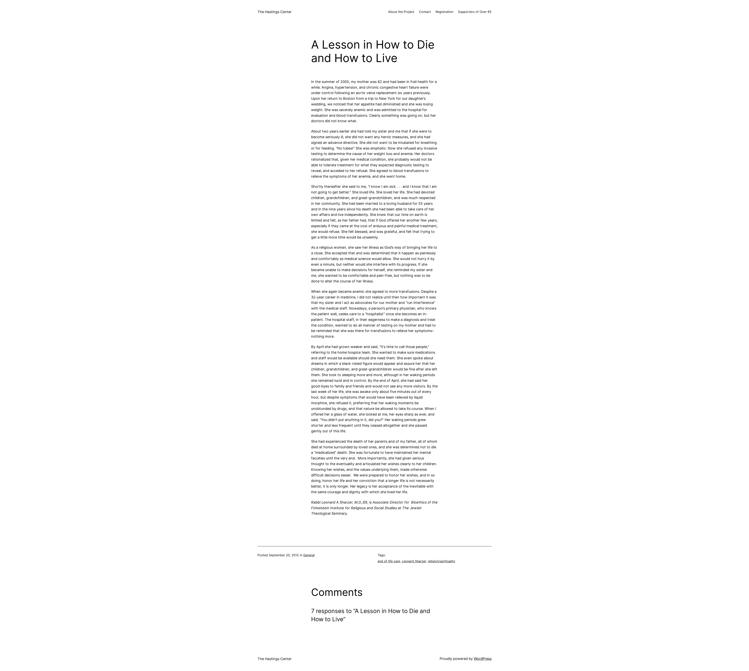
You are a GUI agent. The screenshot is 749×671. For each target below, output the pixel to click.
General (309, 555)
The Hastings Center (274, 12)
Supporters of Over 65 (475, 12)
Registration (444, 12)
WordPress (483, 659)
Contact (425, 12)
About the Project (401, 12)
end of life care (389, 561)
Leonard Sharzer (414, 561)
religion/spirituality (441, 561)
